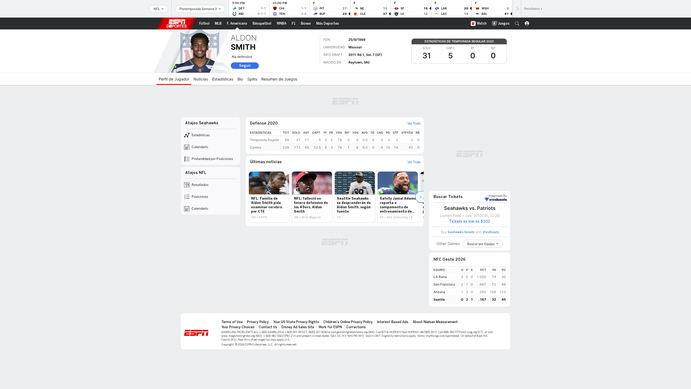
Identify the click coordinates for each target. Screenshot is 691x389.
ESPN (176, 23)
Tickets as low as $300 (469, 221)
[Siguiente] (517, 9)
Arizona (439, 292)
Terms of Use (232, 322)
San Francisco (444, 284)
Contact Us (268, 327)
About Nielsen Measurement (435, 322)
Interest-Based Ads (392, 322)
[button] (517, 23)
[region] (351, 140)
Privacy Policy (258, 322)
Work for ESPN (330, 327)
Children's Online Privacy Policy (348, 322)
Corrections (356, 327)
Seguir (245, 65)
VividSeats (498, 196)
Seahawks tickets (461, 232)
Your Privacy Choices (238, 327)
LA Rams (440, 277)
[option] (269, 197)
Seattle (439, 299)
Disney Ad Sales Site (298, 327)
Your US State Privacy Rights (296, 322)
